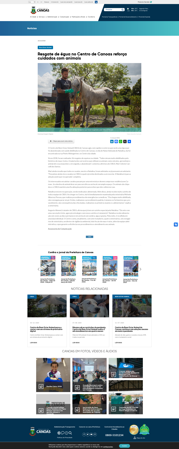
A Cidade (33, 17)
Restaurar (46, 2)
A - (38, 2)
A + (41, 2)
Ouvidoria (91, 17)
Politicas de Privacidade (64, 437)
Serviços (42, 17)
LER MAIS (33, 342)
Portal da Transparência (109, 17)
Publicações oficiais (78, 17)
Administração (52, 17)
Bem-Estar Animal (45, 47)
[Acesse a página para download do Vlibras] (96, 2)
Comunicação (64, 17)
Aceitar (124, 446)
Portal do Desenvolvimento (128, 17)
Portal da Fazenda (144, 17)
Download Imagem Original (45, 134)
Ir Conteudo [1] (54, 2)
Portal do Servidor (144, 2)
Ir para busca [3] (78, 2)
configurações (108, 447)
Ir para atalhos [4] (88, 2)
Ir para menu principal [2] (66, 2)
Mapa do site (140, 438)
